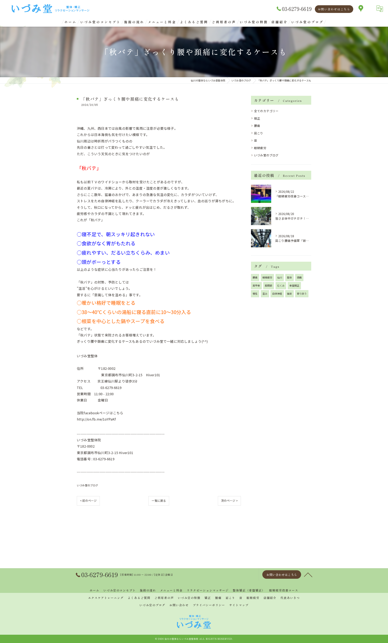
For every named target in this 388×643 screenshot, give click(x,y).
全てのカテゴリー (266, 111)
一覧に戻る (159, 501)
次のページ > (229, 501)
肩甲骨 (256, 285)
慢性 (255, 293)
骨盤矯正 (294, 285)
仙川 (279, 277)
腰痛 (257, 125)
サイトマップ (239, 605)
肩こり (258, 133)
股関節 (268, 285)
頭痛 (299, 277)
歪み (265, 293)
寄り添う (302, 293)
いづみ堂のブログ (87, 485)
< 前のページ (88, 501)
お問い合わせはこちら (334, 9)
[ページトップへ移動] (308, 574)
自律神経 (277, 293)
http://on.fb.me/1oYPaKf (96, 419)
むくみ (281, 285)
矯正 (257, 118)
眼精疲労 (260, 148)
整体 (289, 277)
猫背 (289, 293)
